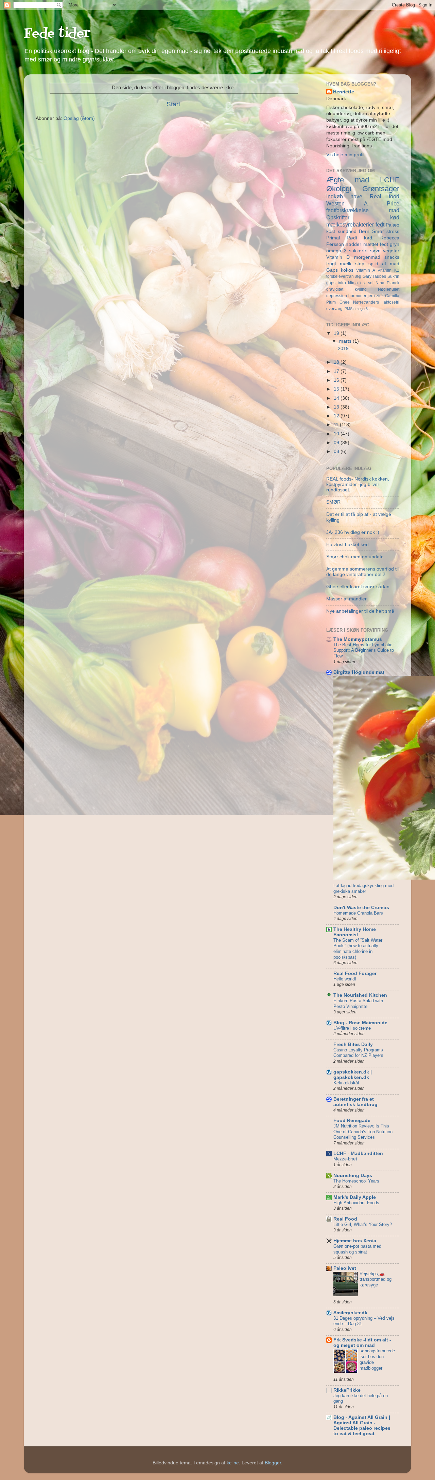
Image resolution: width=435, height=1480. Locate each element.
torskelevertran (340, 276)
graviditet (334, 289)
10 (337, 433)
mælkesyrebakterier (350, 224)
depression (336, 295)
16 (337, 380)
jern (371, 295)
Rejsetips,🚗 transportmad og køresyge (376, 1279)
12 (337, 415)
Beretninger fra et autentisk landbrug (355, 1102)
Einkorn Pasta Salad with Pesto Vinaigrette (358, 1003)
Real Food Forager (355, 973)
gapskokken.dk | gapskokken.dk (352, 1074)
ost (363, 283)
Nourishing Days (352, 1175)
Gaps (332, 270)
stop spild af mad (377, 263)
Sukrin (393, 276)
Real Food (345, 1219)
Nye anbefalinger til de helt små (360, 611)
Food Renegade (351, 1120)
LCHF (389, 180)
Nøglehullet (388, 289)
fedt (380, 224)
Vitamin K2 (388, 270)
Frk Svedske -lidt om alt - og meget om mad (362, 1342)
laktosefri (391, 302)
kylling (361, 289)
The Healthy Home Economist (354, 932)
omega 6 (360, 309)
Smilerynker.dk (350, 1312)
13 (337, 407)
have (356, 196)
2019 (343, 348)
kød (394, 217)
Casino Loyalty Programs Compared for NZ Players (358, 1052)
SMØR (333, 502)
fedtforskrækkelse (347, 210)
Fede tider (57, 33)
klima (353, 283)
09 (337, 442)
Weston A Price (362, 203)
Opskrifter (337, 217)
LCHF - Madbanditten (358, 1153)
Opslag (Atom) (79, 118)
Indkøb (334, 196)
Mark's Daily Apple (354, 1197)
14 (337, 398)
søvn (375, 250)
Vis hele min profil (345, 154)
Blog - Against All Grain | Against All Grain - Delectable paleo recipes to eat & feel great (361, 1425)
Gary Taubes (374, 276)
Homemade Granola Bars (358, 913)
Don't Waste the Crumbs (361, 907)
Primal (333, 237)
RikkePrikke (347, 1390)
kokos (347, 270)
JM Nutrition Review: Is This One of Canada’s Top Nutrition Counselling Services (363, 1131)
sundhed (347, 231)
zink (380, 295)
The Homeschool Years (356, 1181)
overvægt (335, 308)
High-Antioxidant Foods (356, 1202)
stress (392, 231)
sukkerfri (358, 250)
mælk (345, 263)
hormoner (357, 295)
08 (337, 451)
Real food (384, 196)
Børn (364, 231)
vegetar (391, 250)
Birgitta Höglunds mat (358, 672)
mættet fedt (375, 244)
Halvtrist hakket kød (347, 544)
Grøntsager (380, 188)
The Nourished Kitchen (360, 995)
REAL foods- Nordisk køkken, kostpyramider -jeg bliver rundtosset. (357, 484)
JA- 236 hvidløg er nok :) (352, 532)
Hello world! (344, 978)
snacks (391, 257)
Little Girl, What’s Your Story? (362, 1224)
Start (173, 104)
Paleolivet (344, 1268)
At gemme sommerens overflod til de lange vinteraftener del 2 (362, 571)
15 (337, 389)
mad (394, 210)
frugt (331, 263)
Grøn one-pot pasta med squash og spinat (357, 1249)
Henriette (343, 91)
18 (337, 362)
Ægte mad (347, 180)
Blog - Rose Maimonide (360, 1022)
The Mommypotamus (357, 639)
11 (337, 424)
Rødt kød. (360, 237)
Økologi (338, 188)
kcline (233, 1462)
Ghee (345, 302)
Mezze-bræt (345, 1158)
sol (370, 283)
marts (346, 341)
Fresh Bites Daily (353, 1044)
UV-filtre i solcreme (352, 1028)
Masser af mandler (346, 598)
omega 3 (336, 250)
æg (358, 276)
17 (337, 371)
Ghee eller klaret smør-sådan (357, 586)
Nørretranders (366, 302)
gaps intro (336, 283)
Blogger (273, 1462)
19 (337, 333)
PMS (348, 309)
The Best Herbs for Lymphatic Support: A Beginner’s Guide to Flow (363, 650)
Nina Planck (387, 283)
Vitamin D (338, 257)
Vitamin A (365, 270)
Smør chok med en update (355, 556)
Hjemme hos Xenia (354, 1240)
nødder (353, 244)
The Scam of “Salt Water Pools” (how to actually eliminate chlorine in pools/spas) (357, 949)
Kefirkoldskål (346, 1082)
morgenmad (367, 257)
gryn (394, 244)
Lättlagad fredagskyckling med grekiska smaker (363, 888)
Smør (378, 231)
